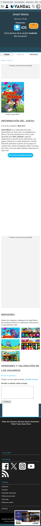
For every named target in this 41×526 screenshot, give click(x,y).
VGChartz (5, 508)
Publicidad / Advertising (9, 493)
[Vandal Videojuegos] (20, 6)
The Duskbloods (19, 2)
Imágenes (34, 54)
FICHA (6, 54)
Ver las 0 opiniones (8, 375)
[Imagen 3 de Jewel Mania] (10, 356)
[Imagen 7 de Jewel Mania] (10, 333)
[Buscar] (33, 6)
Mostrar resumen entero (20, 155)
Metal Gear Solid (8, 2)
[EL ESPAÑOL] (38, 6)
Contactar (5, 489)
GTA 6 (36, 2)
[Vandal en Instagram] (22, 466)
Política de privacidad (8, 496)
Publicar (7, 402)
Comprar (34, 26)
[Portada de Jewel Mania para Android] (12, 97)
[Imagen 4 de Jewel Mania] (30, 344)
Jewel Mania (21, 14)
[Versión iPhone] (24, 27)
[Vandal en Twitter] (14, 466)
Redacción (5, 486)
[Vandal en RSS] (5, 473)
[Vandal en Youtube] (31, 466)
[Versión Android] (17, 27)
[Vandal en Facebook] (5, 466)
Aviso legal (5, 499)
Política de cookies (7, 502)
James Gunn (29, 2)
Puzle (24, 18)
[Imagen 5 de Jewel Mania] (10, 344)
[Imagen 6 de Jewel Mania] (30, 333)
